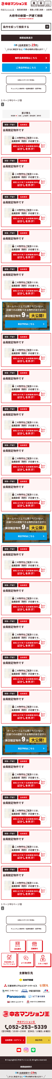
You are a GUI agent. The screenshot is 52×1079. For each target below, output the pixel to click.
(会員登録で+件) (28, 45)
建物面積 (32, 116)
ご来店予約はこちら (26, 67)
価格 (19, 116)
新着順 (13, 116)
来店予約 (38, 1040)
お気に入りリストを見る (26, 80)
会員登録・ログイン (13, 1040)
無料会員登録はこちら (26, 57)
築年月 (39, 116)
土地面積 (25, 116)
